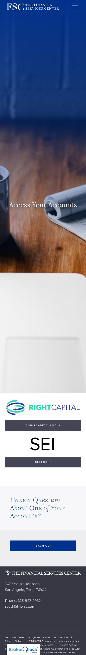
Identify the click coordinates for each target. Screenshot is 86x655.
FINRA (33, 641)
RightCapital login (43, 425)
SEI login (43, 462)
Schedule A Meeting (59, 645)
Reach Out (43, 545)
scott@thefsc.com (20, 607)
